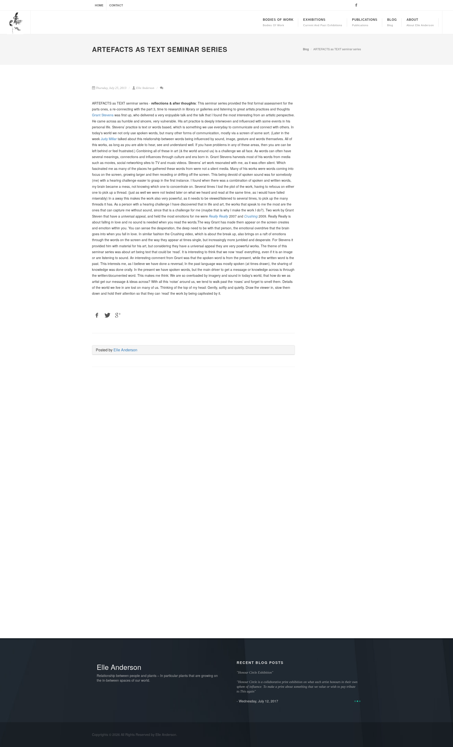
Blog (392, 22)
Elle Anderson (125, 350)
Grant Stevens (102, 115)
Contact (116, 5)
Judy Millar (109, 138)
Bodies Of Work (278, 22)
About (420, 22)
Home (99, 5)
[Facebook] (356, 5)
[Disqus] (193, 438)
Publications (365, 22)
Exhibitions (322, 22)
